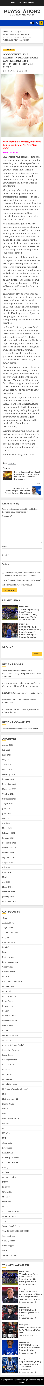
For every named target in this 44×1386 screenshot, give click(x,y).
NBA (4, 1113)
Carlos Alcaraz (8, 972)
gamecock (6, 1040)
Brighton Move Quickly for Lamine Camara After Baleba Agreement (30, 1365)
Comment (7, 516)
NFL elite (6, 1133)
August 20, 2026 (27, 1302)
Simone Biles (7, 1192)
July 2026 (6, 750)
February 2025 (8, 833)
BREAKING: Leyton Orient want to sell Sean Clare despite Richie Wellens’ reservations (30, 1295)
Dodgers (5, 1011)
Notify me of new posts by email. (18, 585)
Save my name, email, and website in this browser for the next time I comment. (22, 574)
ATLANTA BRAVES (10, 932)
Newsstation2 (10, 71)
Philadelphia (7, 1153)
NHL (4, 1138)
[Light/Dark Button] (32, 23)
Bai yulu (5, 937)
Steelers (5, 1206)
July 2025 (6, 808)
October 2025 (8, 794)
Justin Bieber (8, 1055)
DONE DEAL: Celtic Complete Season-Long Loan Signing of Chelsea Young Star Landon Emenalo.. (30, 632)
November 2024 (9, 848)
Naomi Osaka (8, 1104)
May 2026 (6, 759)
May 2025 (6, 818)
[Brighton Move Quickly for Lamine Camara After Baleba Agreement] (10, 1365)
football (5, 1030)
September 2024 (9, 857)
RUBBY (5, 1182)
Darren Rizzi (7, 991)
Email (5, 555)
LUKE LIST (12, 463)
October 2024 (8, 852)
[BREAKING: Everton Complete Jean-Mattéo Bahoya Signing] (10, 1347)
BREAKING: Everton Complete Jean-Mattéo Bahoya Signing (29, 1347)
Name (5, 546)
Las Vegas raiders (9, 1060)
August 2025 (7, 803)
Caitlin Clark (7, 967)
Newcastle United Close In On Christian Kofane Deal (30, 1330)
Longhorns (7, 1074)
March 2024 (7, 887)
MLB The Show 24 (10, 1099)
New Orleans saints (10, 1118)
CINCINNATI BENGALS (12, 981)
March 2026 (7, 769)
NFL (4, 1128)
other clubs (7, 1143)
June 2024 (6, 872)
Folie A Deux (7, 1025)
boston (5, 952)
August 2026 (7, 745)
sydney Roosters (9, 1216)
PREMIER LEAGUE (10, 1162)
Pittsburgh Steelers (10, 1157)
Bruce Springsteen (10, 962)
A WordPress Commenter (13, 728)
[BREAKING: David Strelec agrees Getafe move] (10, 1312)
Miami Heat (7, 1079)
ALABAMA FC (8, 923)
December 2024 (9, 843)
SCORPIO (6, 1187)
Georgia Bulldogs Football (13, 1045)
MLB (4, 1094)
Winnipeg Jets (8, 1245)
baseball (5, 947)
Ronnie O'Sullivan (9, 1177)
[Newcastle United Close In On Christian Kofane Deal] (10, 1330)
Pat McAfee (7, 1148)
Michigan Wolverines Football (15, 1089)
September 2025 (9, 799)
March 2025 (7, 828)
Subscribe (41, 23)
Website (5, 564)
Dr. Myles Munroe (9, 1016)
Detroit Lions (7, 1006)
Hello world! (33, 728)
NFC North (7, 1123)
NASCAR (5, 1108)
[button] (2, 23)
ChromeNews (32, 1379)
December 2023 (9, 901)
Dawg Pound (7, 1001)
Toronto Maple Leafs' (11, 1226)
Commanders (8, 986)
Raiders (5, 1172)
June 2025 (6, 813)
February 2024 (8, 892)
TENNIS (5, 1221)
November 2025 (9, 789)
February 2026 (8, 774)
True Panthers (8, 1236)
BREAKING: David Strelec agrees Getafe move (22, 693)
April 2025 (6, 823)
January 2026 (8, 779)
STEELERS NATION (10, 1211)
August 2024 (7, 862)
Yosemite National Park (12, 1255)
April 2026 (6, 764)
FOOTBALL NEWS (10, 1035)
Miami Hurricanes (10, 1084)
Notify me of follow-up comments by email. (22, 580)
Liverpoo (6, 1069)
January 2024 (8, 896)
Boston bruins (8, 957)
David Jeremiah (9, 996)
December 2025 (9, 784)
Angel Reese (7, 927)
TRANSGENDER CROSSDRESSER (15, 1231)
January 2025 (8, 838)
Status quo (6, 1201)
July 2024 (6, 867)
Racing (5, 1167)
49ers (4, 918)
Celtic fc (5, 976)
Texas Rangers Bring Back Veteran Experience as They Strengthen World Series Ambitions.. (29, 614)
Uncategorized (8, 1241)
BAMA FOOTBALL (10, 942)
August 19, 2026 (27, 1336)
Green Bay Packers (10, 1050)
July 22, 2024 (23, 71)
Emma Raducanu (9, 1020)
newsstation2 (22, 11)
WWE (4, 1250)
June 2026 (6, 755)
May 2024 (6, 877)
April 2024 (6, 882)
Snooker (5, 1197)
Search (8, 647)
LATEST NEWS (9, 50)
